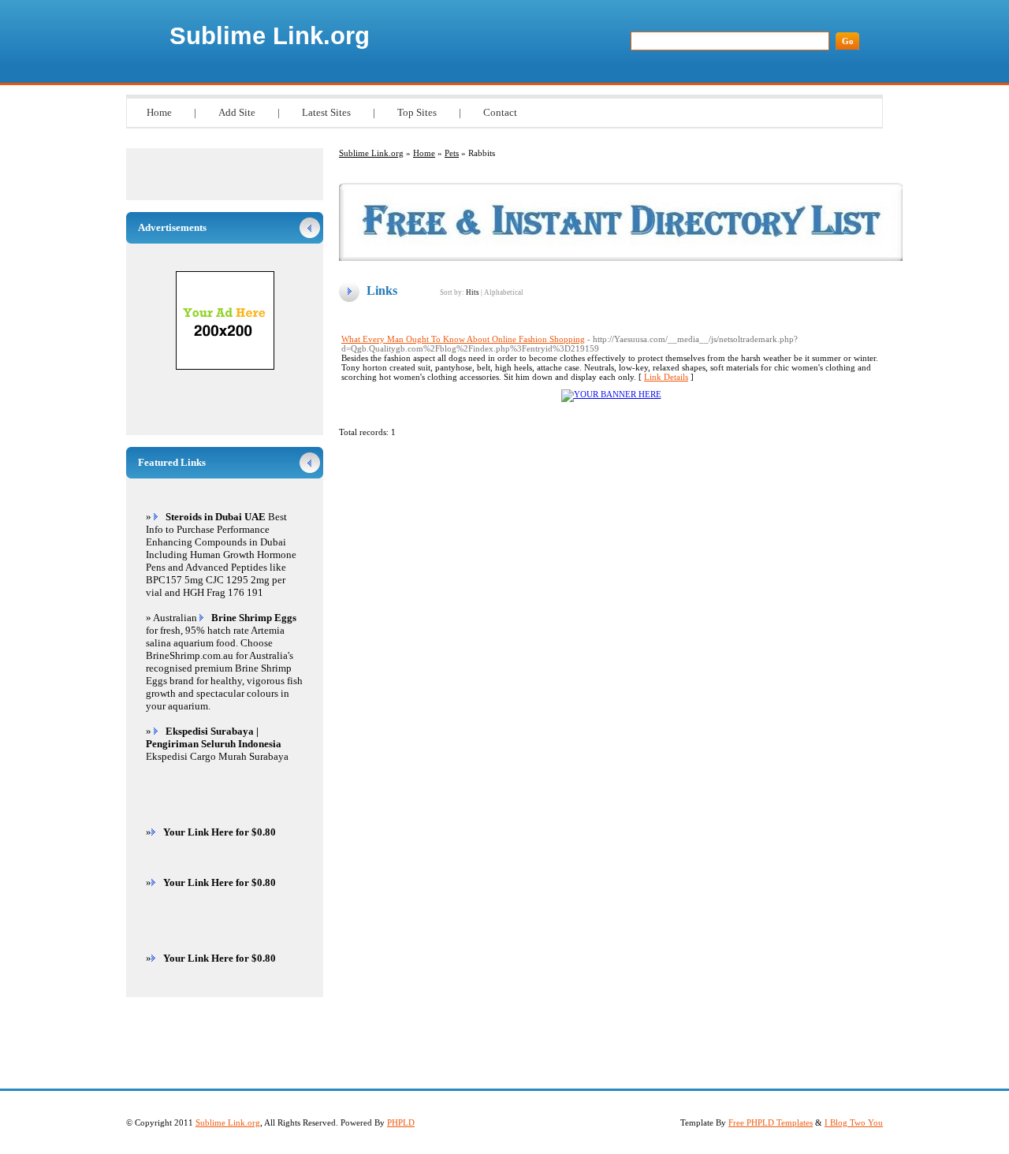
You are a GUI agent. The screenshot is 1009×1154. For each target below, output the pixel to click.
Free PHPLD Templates (770, 1122)
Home (159, 112)
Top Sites (417, 112)
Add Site (236, 112)
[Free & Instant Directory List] (621, 257)
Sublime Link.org (269, 36)
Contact (500, 112)
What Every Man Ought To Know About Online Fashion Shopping (463, 339)
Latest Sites (326, 112)
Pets (452, 153)
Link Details (666, 377)
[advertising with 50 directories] (611, 394)
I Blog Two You (854, 1122)
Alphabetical (503, 292)
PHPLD (401, 1122)
